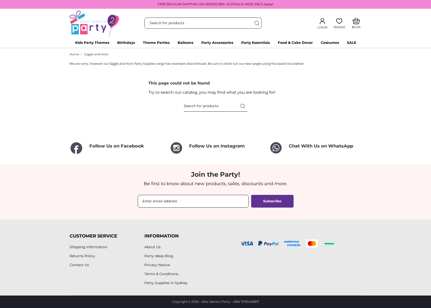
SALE (351, 42)
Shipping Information (88, 247)
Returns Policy (82, 256)
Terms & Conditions (161, 274)
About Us (152, 247)
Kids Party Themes (92, 42)
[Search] (257, 23)
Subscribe (272, 201)
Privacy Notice (157, 265)
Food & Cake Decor (295, 42)
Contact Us (79, 265)
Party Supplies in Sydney (166, 283)
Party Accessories (217, 42)
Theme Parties (156, 42)
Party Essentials (255, 42)
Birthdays (126, 42)
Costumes (330, 42)
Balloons (185, 42)
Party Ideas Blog (158, 256)
